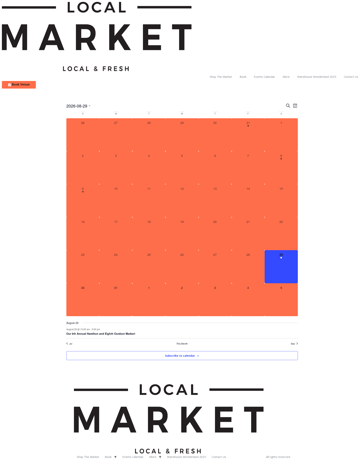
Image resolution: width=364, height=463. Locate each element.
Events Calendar (264, 77)
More (286, 77)
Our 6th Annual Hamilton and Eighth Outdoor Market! (100, 333)
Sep (293, 343)
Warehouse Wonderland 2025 (316, 77)
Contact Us (351, 77)
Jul (70, 343)
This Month (182, 343)
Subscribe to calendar (180, 356)
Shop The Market (221, 77)
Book (243, 77)
